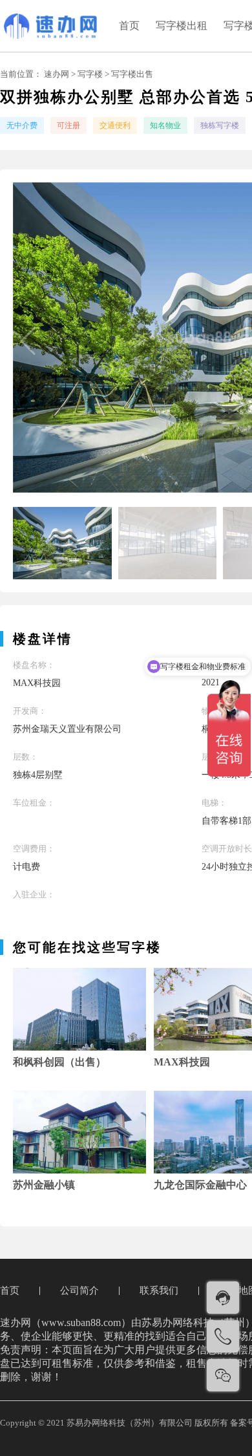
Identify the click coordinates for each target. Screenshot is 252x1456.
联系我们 (159, 1290)
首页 (129, 25)
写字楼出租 (181, 25)
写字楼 (90, 74)
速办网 (56, 74)
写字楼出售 (132, 74)
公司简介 (79, 1290)
